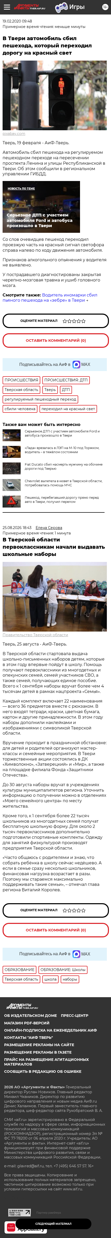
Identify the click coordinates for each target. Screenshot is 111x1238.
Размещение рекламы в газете (38, 1052)
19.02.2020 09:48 (17, 21)
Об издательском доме (30, 1015)
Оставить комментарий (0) (56, 340)
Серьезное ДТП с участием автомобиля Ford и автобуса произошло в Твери (62, 433)
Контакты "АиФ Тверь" (28, 1037)
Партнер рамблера (48, 1212)
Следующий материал (53, 1224)
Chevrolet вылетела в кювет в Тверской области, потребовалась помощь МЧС (63, 483)
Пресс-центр (74, 1015)
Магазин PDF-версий (27, 1023)
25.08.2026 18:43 (17, 527)
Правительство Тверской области (35, 635)
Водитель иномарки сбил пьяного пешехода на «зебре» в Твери (50, 298)
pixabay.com (14, 133)
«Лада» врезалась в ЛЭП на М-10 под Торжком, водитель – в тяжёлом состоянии (62, 450)
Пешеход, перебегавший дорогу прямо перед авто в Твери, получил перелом (62, 500)
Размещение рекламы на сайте (39, 1044)
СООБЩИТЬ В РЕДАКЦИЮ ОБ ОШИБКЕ (42, 1071)
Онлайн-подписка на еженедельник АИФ (50, 1030)
